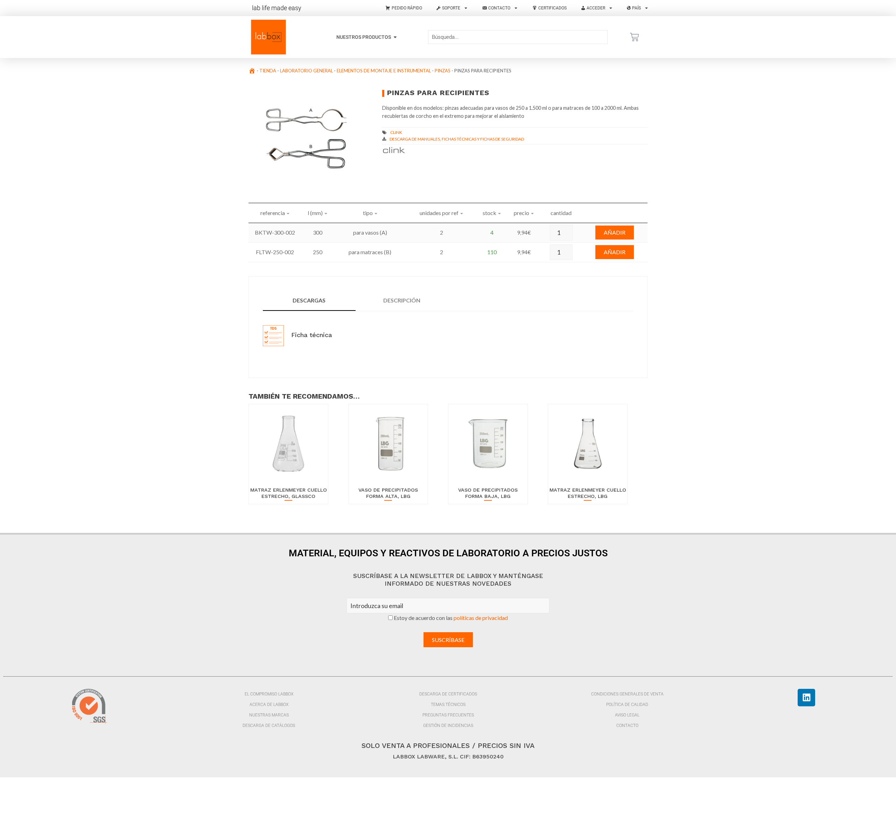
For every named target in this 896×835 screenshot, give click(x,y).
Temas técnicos (448, 704)
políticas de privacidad (481, 617)
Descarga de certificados (448, 694)
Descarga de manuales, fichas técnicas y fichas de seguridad (457, 139)
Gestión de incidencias (448, 725)
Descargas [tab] (309, 300)
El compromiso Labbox (269, 694)
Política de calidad (627, 704)
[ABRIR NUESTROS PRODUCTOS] (395, 37)
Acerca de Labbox (269, 704)
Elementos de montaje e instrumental (384, 70)
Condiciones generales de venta (627, 694)
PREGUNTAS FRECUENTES (448, 715)
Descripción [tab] (401, 300)
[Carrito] (635, 37)
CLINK (396, 132)
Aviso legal (627, 715)
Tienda (267, 70)
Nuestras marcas (269, 715)
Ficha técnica (310, 334)
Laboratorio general (306, 70)
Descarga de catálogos (269, 725)
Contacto (627, 725)
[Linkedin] (806, 697)
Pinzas (442, 70)
